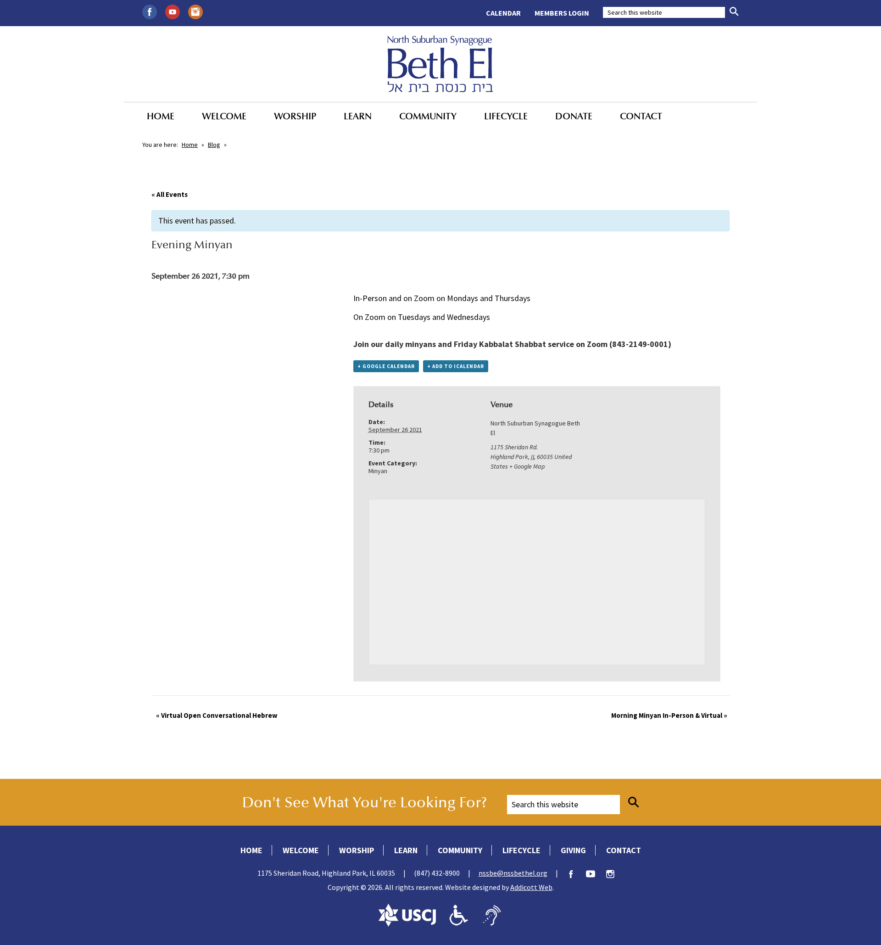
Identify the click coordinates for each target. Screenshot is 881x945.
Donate (573, 116)
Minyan (377, 471)
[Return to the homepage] (440, 63)
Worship (295, 116)
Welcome (224, 116)
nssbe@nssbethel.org (513, 873)
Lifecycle (506, 116)
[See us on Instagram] (195, 11)
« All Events (169, 194)
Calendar (503, 12)
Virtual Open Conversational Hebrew (217, 715)
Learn (358, 116)
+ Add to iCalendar (455, 366)
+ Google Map (527, 466)
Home (160, 116)
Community (428, 116)
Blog (214, 144)
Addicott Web (531, 887)
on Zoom (592, 344)
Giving (573, 850)
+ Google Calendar (386, 366)
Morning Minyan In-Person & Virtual (669, 715)
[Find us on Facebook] (149, 11)
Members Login (562, 12)
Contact (641, 116)
